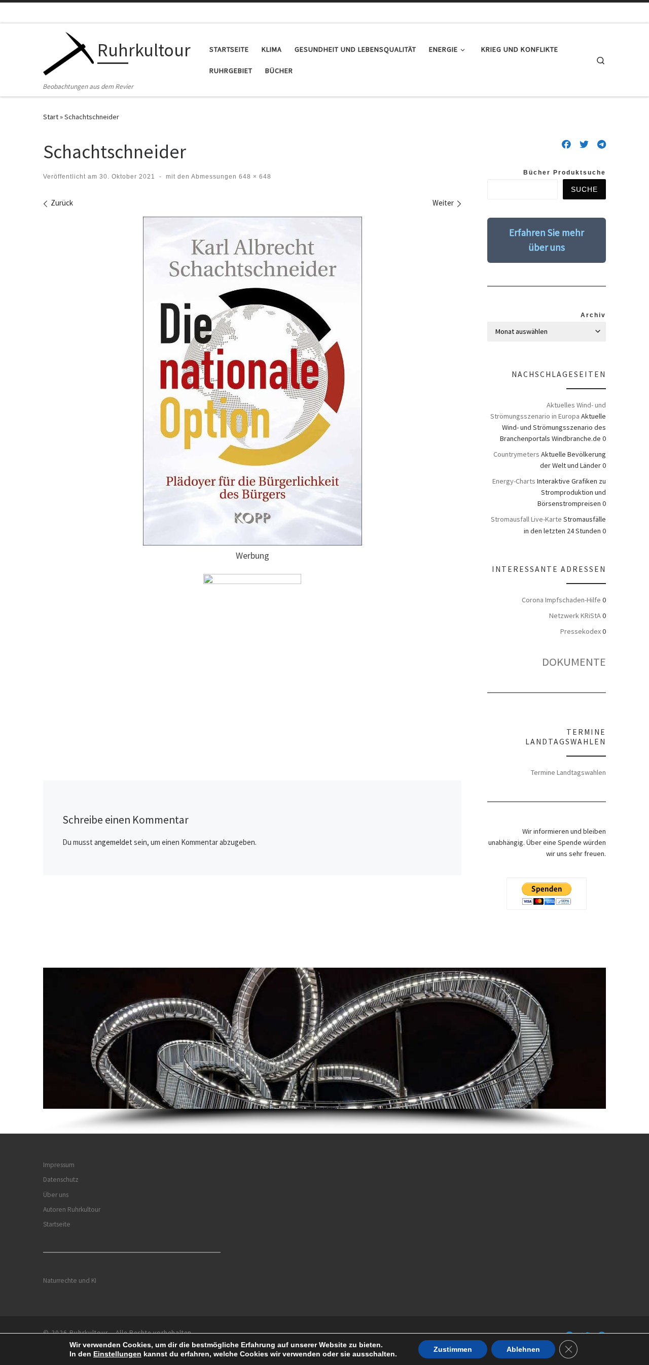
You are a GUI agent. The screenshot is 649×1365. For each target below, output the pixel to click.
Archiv (593, 315)
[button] (324, 1038)
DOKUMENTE (574, 662)
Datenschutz (61, 1179)
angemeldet (113, 842)
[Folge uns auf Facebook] (566, 145)
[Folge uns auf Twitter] (584, 145)
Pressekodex (580, 631)
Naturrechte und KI (69, 1280)
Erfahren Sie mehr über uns (546, 239)
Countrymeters (516, 454)
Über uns (55, 1194)
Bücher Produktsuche (564, 172)
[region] (324, 1051)
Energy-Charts (513, 481)
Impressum (59, 1165)
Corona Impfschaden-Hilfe (561, 599)
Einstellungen (117, 1354)
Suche (584, 189)
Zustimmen (453, 1349)
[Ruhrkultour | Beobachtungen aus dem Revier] (68, 52)
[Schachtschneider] (252, 381)
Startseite (56, 1224)
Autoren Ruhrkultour (71, 1209)
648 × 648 (254, 176)
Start (50, 116)
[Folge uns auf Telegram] (601, 145)
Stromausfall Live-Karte (526, 519)
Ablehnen (523, 1349)
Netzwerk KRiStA (575, 615)
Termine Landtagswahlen (568, 772)
